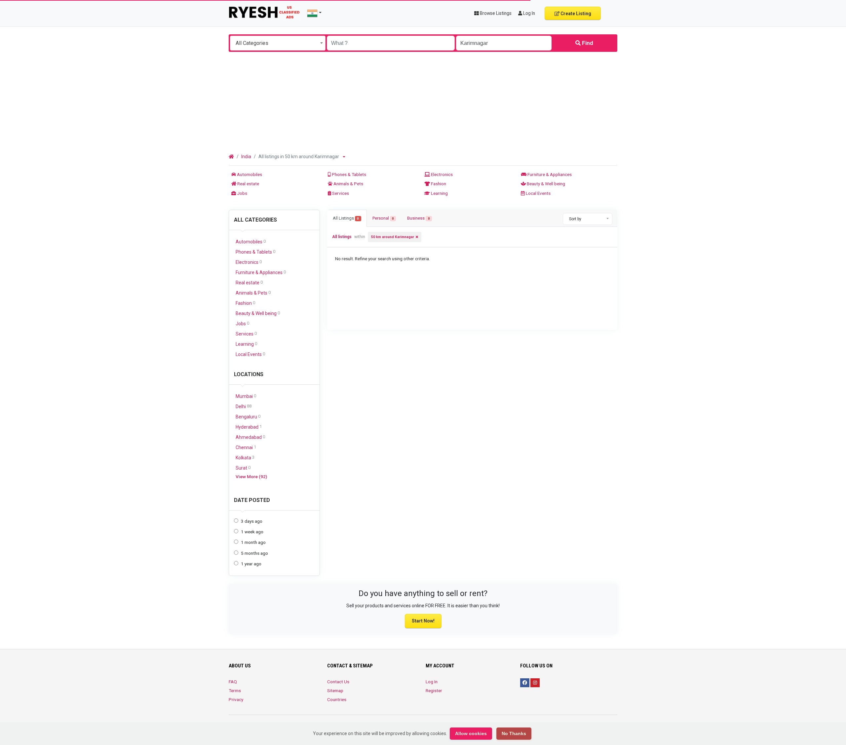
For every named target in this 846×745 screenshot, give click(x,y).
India (246, 156)
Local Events (538, 193)
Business (418, 218)
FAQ (233, 681)
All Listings (346, 218)
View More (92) (251, 476)
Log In (432, 681)
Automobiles (249, 174)
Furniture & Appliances (549, 174)
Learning (439, 193)
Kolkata (245, 457)
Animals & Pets (347, 183)
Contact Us (338, 681)
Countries (336, 699)
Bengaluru (248, 416)
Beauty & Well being (545, 183)
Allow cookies (471, 733)
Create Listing (575, 13)
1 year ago (251, 563)
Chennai (246, 447)
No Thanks (514, 733)
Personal (383, 218)
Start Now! (423, 620)
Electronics (441, 174)
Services (340, 193)
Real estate (247, 183)
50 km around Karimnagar (392, 237)
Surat (243, 468)
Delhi (243, 406)
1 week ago (252, 531)
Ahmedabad (250, 437)
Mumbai (246, 396)
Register (434, 690)
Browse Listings (495, 13)
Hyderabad (249, 427)
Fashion (438, 183)
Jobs (241, 193)
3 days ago (251, 521)
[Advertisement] (423, 101)
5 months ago (254, 553)
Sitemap (335, 690)
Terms (235, 690)
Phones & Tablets (348, 174)
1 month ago (253, 542)
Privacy (236, 699)
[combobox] (278, 43)
